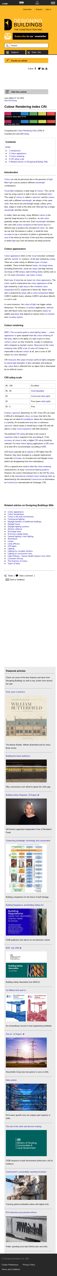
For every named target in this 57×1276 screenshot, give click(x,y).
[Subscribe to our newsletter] (26, 39)
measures (12, 360)
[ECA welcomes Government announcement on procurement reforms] (26, 1241)
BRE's (7, 332)
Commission (36, 479)
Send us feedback (17, 580)
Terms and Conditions (11, 1269)
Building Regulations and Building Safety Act (25, 905)
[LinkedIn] (42, 68)
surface (7, 342)
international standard (24, 476)
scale (25, 348)
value (32, 348)
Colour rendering (13, 325)
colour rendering (43, 335)
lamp (53, 259)
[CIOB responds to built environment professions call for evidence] (26, 1155)
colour (46, 218)
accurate (8, 234)
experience (27, 429)
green (49, 204)
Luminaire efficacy (15, 558)
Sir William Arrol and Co (16, 990)
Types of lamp (36, 275)
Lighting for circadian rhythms (20, 551)
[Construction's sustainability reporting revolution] (26, 1199)
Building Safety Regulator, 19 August (21, 795)
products (45, 470)
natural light (11, 363)
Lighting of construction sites (20, 554)
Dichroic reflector (15, 529)
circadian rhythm (16, 317)
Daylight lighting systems (18, 526)
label (32, 466)
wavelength (40, 182)
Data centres (11, 1080)
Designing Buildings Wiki (39, 505)
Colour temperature (16, 514)
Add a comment (26, 576)
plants (16, 314)
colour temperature (41, 293)
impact (29, 280)
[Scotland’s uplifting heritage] (26, 1021)
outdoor (31, 307)
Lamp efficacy (14, 544)
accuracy (8, 440)
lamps (26, 134)
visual (34, 256)
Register (39, 9)
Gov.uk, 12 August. (14, 1034)
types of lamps (41, 262)
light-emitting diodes (34, 272)
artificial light (40, 360)
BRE (44, 447)
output (23, 360)
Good (33, 391)
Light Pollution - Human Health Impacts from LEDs (29, 556)
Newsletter (27, 9)
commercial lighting (33, 470)
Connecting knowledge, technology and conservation (28, 841)
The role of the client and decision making (23, 1126)
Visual (7, 191)
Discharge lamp (14, 531)
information (20, 275)
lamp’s (9, 413)
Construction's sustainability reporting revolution (26, 1172)
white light (45, 396)
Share (10, 576)
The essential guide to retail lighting (25, 332)
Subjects (15, 52)
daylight (23, 345)
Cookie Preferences (10, 1265)
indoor (23, 443)
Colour (7, 179)
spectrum (36, 197)
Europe (18, 458)
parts (50, 194)
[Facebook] (35, 68)
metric (7, 283)
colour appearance (43, 280)
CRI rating (9, 377)
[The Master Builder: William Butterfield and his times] (26, 740)
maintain (51, 314)
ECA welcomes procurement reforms (21, 1212)
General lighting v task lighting (20, 536)
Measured (38, 345)
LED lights (12, 546)
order (6, 204)
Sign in (48, 9)
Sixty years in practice (15, 692)
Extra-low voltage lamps (18, 534)
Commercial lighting (16, 519)
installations (28, 419)
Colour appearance (15, 249)
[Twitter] (39, 68)
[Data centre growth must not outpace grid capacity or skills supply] (26, 1110)
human (40, 225)
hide (8, 147)
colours (40, 191)
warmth (15, 259)
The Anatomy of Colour (17, 561)
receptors (27, 225)
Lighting (11, 549)
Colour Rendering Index (27, 131)
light (51, 179)
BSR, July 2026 (12, 948)
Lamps (10, 541)
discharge (8, 272)
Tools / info (36, 52)
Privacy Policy (29, 1265)
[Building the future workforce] (26, 782)
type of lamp (14, 280)
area (6, 237)
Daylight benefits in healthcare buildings (24, 522)
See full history (10, 100)
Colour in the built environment (20, 517)
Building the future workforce (18, 756)
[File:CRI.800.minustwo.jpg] (30, 125)
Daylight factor (14, 524)
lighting (30, 443)
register (30, 452)
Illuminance (12, 539)
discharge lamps (46, 265)
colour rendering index (43, 476)
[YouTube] (46, 68)
